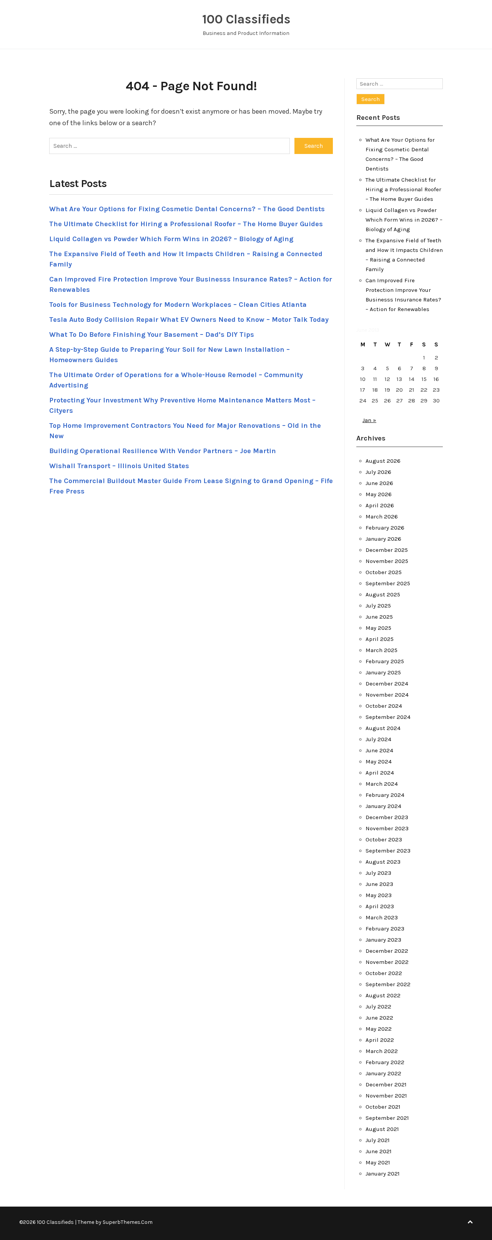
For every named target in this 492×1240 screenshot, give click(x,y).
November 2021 (386, 1095)
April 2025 (380, 639)
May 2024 (379, 761)
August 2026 (383, 460)
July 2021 (378, 1140)
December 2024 (387, 683)
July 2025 (378, 605)
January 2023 (383, 939)
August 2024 (383, 728)
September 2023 (388, 850)
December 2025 (387, 549)
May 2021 (378, 1162)
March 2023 (382, 917)
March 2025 (381, 650)
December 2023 (387, 817)
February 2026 (385, 527)
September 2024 (388, 717)
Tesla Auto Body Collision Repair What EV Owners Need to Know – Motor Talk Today (189, 319)
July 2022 (378, 1006)
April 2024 (380, 772)
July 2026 (378, 472)
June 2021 (379, 1151)
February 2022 (385, 1062)
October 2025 (384, 572)
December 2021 (386, 1084)
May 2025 (378, 627)
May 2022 (379, 1028)
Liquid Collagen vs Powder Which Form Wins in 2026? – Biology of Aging (171, 239)
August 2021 (382, 1129)
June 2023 (379, 884)
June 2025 (379, 616)
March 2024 (382, 783)
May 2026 (379, 494)
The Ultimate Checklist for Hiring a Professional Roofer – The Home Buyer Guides (186, 224)
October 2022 (384, 973)
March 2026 (382, 516)
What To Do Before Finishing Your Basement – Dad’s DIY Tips (151, 334)
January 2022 (383, 1073)
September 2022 (388, 984)
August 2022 (383, 995)
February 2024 (385, 794)
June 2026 (379, 483)
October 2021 (383, 1106)
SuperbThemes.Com (128, 1222)
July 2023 (378, 872)
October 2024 (384, 705)
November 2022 (387, 962)
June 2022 (379, 1017)
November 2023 (387, 828)
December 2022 (387, 950)
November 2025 (387, 561)
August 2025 (383, 594)
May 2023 (379, 895)
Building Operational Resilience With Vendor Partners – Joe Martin (162, 451)
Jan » (369, 420)
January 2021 (383, 1173)
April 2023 (380, 906)
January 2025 (383, 672)
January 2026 (383, 538)
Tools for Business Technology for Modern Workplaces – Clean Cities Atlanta (178, 304)
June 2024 (379, 750)
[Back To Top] (470, 1222)
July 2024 (378, 739)
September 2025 (388, 583)
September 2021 (387, 1117)
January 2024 (383, 806)
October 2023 (384, 839)
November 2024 (387, 694)
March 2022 (382, 1051)
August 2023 (383, 861)
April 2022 (380, 1039)
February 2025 (385, 661)
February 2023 (385, 928)
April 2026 (380, 505)
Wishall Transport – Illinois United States (119, 466)
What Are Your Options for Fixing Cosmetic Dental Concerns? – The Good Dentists (187, 209)
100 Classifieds (246, 19)
